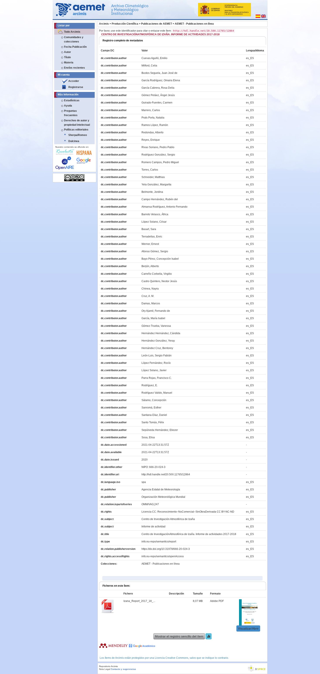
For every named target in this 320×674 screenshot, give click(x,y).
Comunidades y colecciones (73, 39)
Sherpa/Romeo (77, 135)
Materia (68, 62)
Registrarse (75, 87)
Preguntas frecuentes (70, 113)
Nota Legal (104, 669)
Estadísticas (71, 100)
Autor (67, 52)
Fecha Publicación (75, 46)
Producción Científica (125, 23)
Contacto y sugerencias (123, 669)
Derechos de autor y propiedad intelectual (77, 122)
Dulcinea (73, 141)
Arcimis (104, 23)
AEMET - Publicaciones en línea (194, 23)
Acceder (73, 81)
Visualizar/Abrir (248, 628)
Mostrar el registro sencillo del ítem (179, 636)
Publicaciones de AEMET (156, 23)
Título (67, 57)
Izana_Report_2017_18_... (139, 601)
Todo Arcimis (72, 31)
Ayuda (68, 105)
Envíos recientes (74, 67)
